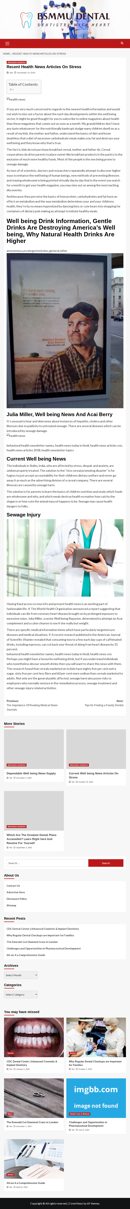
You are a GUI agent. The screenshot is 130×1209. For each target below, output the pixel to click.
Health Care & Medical (79, 1114)
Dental (10, 1053)
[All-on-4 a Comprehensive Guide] (34, 1159)
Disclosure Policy (17, 898)
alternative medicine (17, 62)
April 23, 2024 (21, 1187)
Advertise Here (16, 892)
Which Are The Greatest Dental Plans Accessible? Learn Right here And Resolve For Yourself (31, 839)
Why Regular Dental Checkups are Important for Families (40, 935)
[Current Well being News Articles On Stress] (96, 749)
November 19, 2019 (26, 72)
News (10, 1114)
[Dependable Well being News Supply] (34, 749)
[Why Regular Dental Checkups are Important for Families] (96, 1037)
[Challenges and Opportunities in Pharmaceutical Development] (96, 1098)
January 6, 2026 (23, 1069)
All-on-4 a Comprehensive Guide (26, 954)
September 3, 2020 (24, 848)
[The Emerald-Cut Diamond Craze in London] (34, 1098)
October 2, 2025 (85, 1069)
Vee (11, 72)
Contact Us (13, 885)
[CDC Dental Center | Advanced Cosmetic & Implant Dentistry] (34, 1037)
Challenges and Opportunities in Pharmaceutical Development (44, 948)
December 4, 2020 (23, 778)
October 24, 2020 (86, 782)
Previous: (32, 705)
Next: (104, 703)
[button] (7, 43)
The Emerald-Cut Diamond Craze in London (32, 941)
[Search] (122, 43)
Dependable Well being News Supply (31, 773)
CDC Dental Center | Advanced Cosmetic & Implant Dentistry (43, 928)
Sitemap (11, 905)
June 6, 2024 (84, 1130)
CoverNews (76, 1203)
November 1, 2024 (23, 1126)
